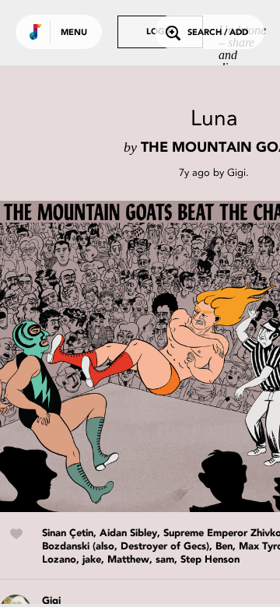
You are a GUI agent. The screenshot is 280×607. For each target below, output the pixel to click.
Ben (224, 547)
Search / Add (217, 33)
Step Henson (210, 560)
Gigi (236, 172)
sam (165, 560)
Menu (74, 33)
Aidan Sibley (128, 533)
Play (155, 356)
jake (91, 560)
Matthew (128, 560)
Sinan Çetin (67, 533)
